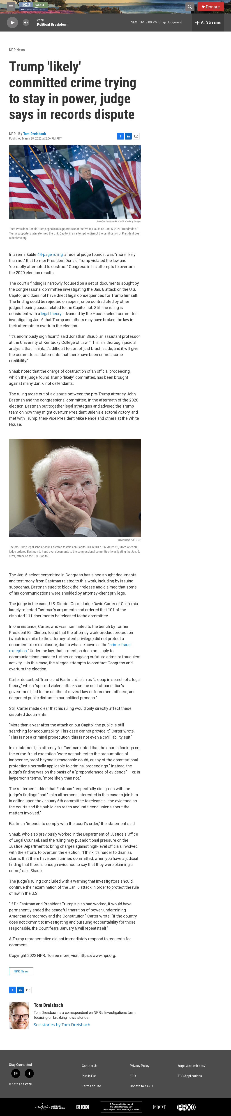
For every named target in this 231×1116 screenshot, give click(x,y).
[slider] (33, 22)
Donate (213, 7)
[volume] (26, 23)
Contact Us (89, 1066)
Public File (89, 1076)
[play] (12, 22)
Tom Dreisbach (34, 133)
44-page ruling (50, 254)
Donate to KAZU (141, 1086)
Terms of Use (91, 1086)
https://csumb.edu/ (192, 1066)
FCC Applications (190, 1076)
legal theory (51, 313)
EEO (133, 1076)
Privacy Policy (139, 1066)
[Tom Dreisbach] (19, 1015)
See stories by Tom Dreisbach (62, 1024)
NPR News (17, 49)
